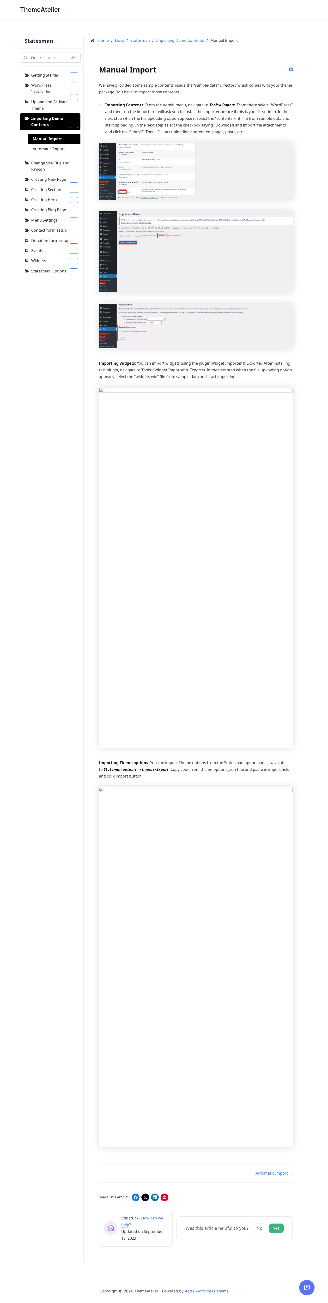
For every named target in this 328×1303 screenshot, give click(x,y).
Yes (276, 1228)
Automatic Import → (274, 1173)
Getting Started (45, 75)
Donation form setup (50, 240)
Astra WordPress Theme (207, 1291)
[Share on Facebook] (136, 1197)
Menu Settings (44, 220)
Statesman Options (48, 271)
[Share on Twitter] (145, 1197)
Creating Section (46, 189)
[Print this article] (291, 68)
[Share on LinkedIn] (155, 1197)
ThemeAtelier (40, 9)
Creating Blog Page (48, 209)
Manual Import (47, 138)
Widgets (38, 260)
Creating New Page (48, 179)
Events (37, 250)
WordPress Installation (41, 88)
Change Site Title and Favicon (50, 166)
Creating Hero (44, 199)
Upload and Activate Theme (49, 105)
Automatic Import (49, 148)
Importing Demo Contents (47, 121)
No (259, 1228)
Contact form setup (49, 230)
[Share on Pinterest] (164, 1197)
